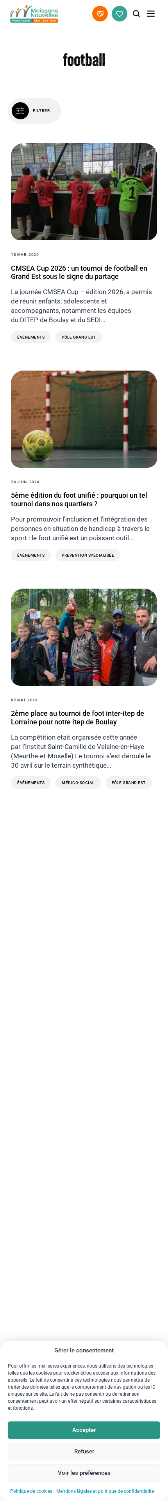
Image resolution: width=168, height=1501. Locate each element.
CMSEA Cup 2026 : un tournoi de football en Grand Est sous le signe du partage (79, 272)
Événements (31, 337)
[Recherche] (136, 13)
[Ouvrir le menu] (151, 13)
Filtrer (41, 110)
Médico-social (78, 783)
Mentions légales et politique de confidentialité (105, 1491)
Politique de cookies (31, 1491)
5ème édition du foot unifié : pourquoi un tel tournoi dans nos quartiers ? (79, 499)
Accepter (84, 1430)
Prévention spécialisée (88, 555)
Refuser (84, 1451)
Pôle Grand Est (79, 337)
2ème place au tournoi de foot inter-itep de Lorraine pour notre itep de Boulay (77, 717)
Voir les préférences (84, 1472)
